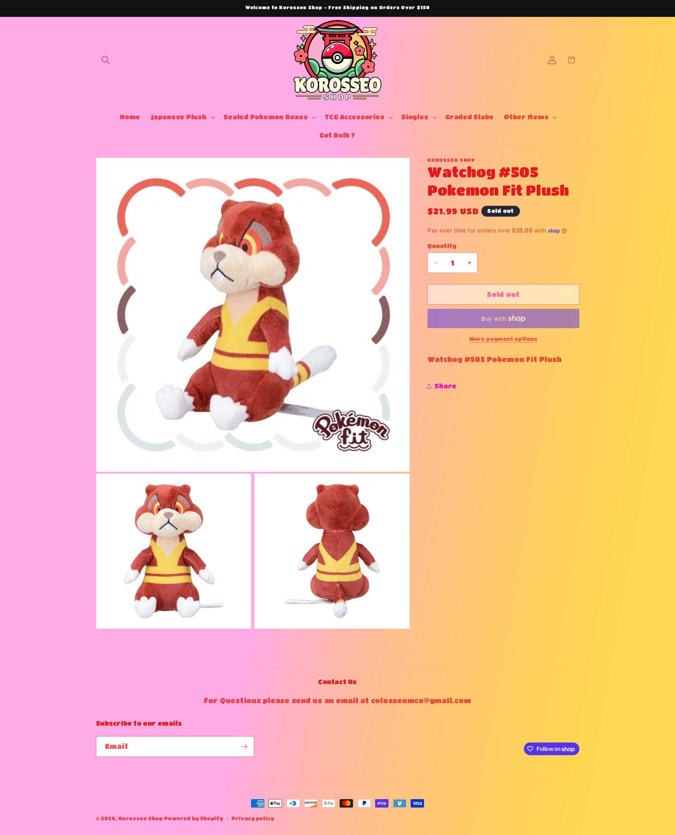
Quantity (442, 245)
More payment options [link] (503, 339)
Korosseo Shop (140, 818)
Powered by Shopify (193, 818)
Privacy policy (253, 818)
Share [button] (446, 385)
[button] (105, 60)
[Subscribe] (244, 747)
